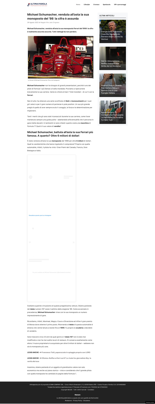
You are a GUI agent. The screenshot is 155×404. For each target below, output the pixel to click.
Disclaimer (86, 400)
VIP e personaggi (120, 4)
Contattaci (91, 390)
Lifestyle (87, 4)
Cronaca (96, 4)
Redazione (68, 400)
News (78, 4)
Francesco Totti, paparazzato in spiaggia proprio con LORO (66, 352)
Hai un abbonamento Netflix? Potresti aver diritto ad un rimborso (111, 63)
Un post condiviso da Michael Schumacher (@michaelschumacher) (52, 272)
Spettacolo (106, 4)
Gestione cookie (150, 402)
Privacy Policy (77, 400)
